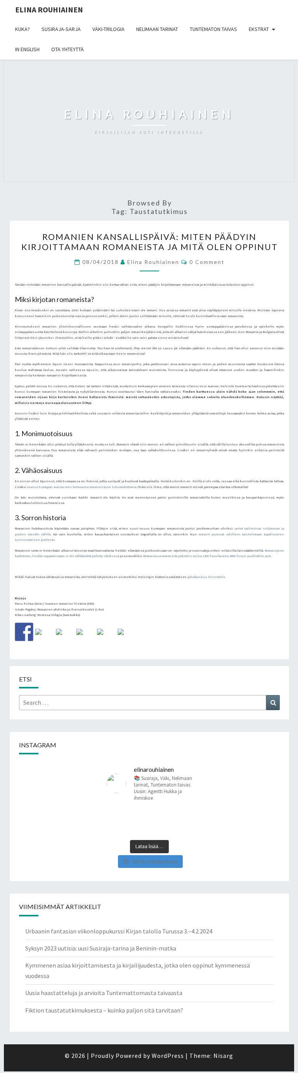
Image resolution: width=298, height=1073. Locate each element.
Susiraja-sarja (61, 29)
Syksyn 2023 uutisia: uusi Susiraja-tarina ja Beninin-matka (100, 948)
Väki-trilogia (108, 29)
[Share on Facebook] (24, 632)
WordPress (168, 1055)
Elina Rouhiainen (49, 9)
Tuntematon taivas (213, 29)
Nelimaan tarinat (157, 29)
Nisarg (223, 1055)
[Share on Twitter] (44, 638)
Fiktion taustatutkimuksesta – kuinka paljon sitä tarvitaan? (104, 1010)
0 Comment (207, 262)
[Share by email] (127, 638)
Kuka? (22, 29)
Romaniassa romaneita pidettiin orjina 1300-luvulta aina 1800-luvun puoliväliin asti (207, 556)
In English (27, 49)
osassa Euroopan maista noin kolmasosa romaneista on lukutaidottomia (81, 487)
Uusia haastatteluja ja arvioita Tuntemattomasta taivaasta (103, 993)
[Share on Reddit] (65, 638)
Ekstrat (259, 29)
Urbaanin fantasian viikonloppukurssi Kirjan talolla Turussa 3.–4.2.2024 (118, 931)
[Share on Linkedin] (106, 638)
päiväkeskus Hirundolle (206, 577)
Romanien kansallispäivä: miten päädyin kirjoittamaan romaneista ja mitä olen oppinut (149, 241)
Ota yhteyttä (67, 49)
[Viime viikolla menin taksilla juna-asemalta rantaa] (127, 822)
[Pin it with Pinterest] (85, 638)
